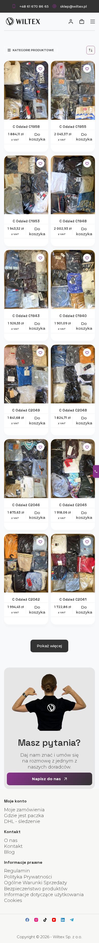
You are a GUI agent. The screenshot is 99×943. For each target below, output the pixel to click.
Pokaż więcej (49, 645)
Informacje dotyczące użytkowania (44, 894)
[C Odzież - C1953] (26, 184)
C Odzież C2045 (73, 505)
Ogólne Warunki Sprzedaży (35, 883)
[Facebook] (27, 920)
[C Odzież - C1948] (73, 184)
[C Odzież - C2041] (73, 563)
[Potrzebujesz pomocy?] (96, 471)
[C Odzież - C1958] (26, 90)
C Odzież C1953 (26, 221)
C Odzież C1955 (72, 126)
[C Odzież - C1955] (73, 90)
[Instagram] (36, 920)
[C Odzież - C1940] (73, 279)
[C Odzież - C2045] (73, 468)
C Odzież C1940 (73, 315)
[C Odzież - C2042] (26, 563)
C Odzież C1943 (26, 315)
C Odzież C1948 (73, 221)
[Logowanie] (71, 21)
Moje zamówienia (24, 810)
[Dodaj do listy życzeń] (40, 69)
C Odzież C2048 (73, 410)
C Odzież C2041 (73, 599)
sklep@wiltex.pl (73, 6)
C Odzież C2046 (26, 505)
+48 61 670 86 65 (34, 6)
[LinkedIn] (63, 920)
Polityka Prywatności (28, 877)
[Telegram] (72, 920)
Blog (9, 852)
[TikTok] (45, 920)
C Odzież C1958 (26, 126)
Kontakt (13, 846)
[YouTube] (54, 920)
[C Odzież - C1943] (26, 279)
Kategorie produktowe (33, 50)
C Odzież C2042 (26, 599)
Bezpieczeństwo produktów (36, 889)
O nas (11, 840)
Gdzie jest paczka (24, 815)
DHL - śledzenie (22, 821)
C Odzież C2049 (26, 410)
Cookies (13, 900)
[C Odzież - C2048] (73, 374)
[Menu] (92, 21)
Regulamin (17, 871)
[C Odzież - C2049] (26, 374)
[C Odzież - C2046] (26, 468)
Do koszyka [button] (37, 137)
